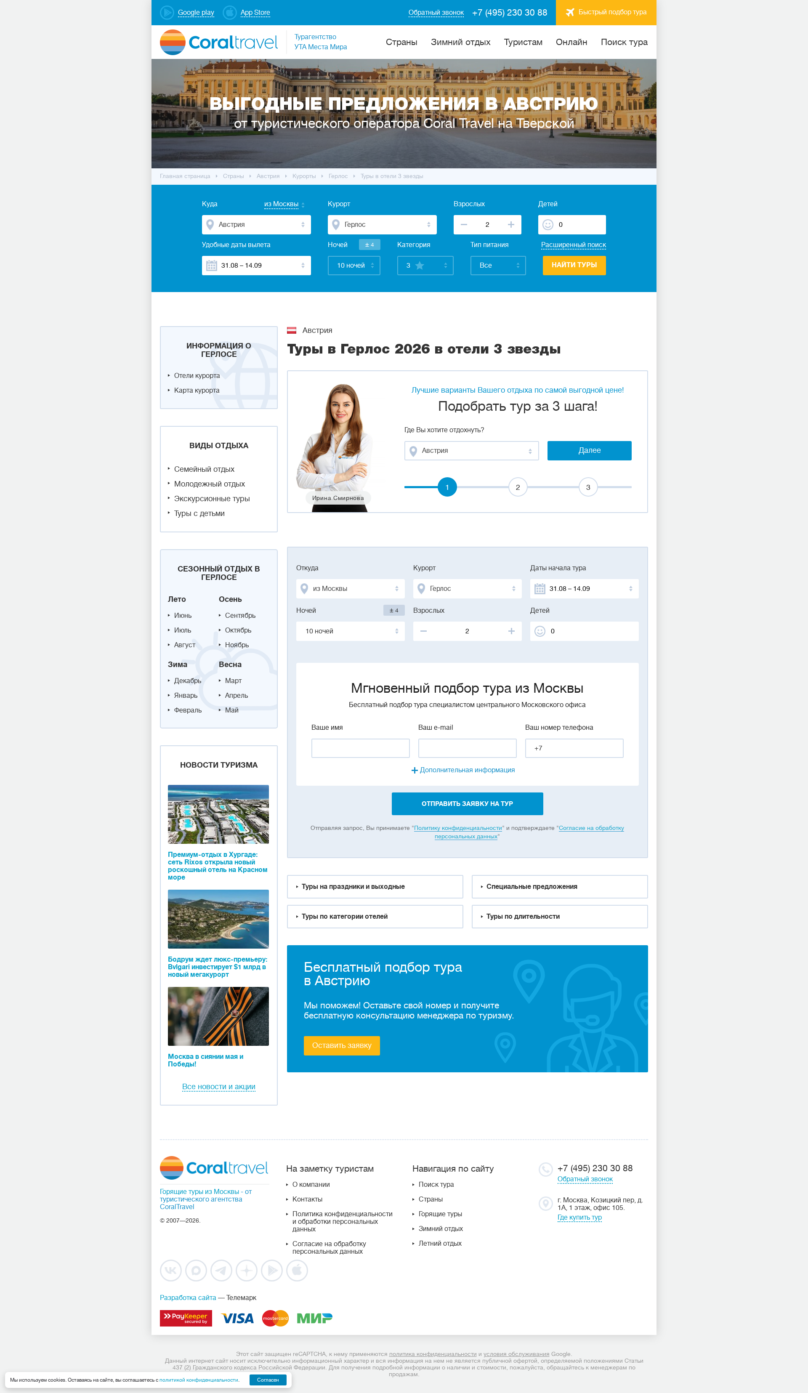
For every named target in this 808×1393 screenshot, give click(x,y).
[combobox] (273, 205)
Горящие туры (440, 1214)
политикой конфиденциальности (198, 1380)
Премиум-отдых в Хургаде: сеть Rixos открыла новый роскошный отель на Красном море (218, 866)
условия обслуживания (517, 1353)
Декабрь (187, 681)
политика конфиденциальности (433, 1353)
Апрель (236, 695)
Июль (182, 630)
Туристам (523, 42)
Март (233, 681)
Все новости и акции (218, 1086)
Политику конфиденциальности (458, 827)
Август (184, 645)
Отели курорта (197, 376)
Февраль (188, 710)
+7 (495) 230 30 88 (510, 13)
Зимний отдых (461, 42)
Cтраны (401, 42)
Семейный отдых (204, 469)
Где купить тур (580, 1217)
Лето (177, 599)
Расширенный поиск (573, 245)
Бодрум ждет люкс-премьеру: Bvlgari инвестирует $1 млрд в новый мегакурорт (217, 967)
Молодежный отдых (209, 484)
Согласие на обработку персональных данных (329, 1247)
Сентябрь (240, 615)
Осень (230, 599)
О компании (311, 1184)
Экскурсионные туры (212, 498)
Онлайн (571, 42)
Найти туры (574, 265)
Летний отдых (440, 1243)
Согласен (268, 1380)
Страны (431, 1199)
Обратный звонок (585, 1179)
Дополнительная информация (467, 770)
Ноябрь (237, 645)
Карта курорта (197, 390)
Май (232, 710)
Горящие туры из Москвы (199, 1192)
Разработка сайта (188, 1298)
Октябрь (238, 630)
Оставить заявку (342, 1045)
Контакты (307, 1199)
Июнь (182, 615)
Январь (185, 695)
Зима (177, 664)
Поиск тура (624, 42)
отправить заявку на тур (467, 804)
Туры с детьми (199, 513)
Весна (230, 664)
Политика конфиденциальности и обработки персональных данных (342, 1221)
